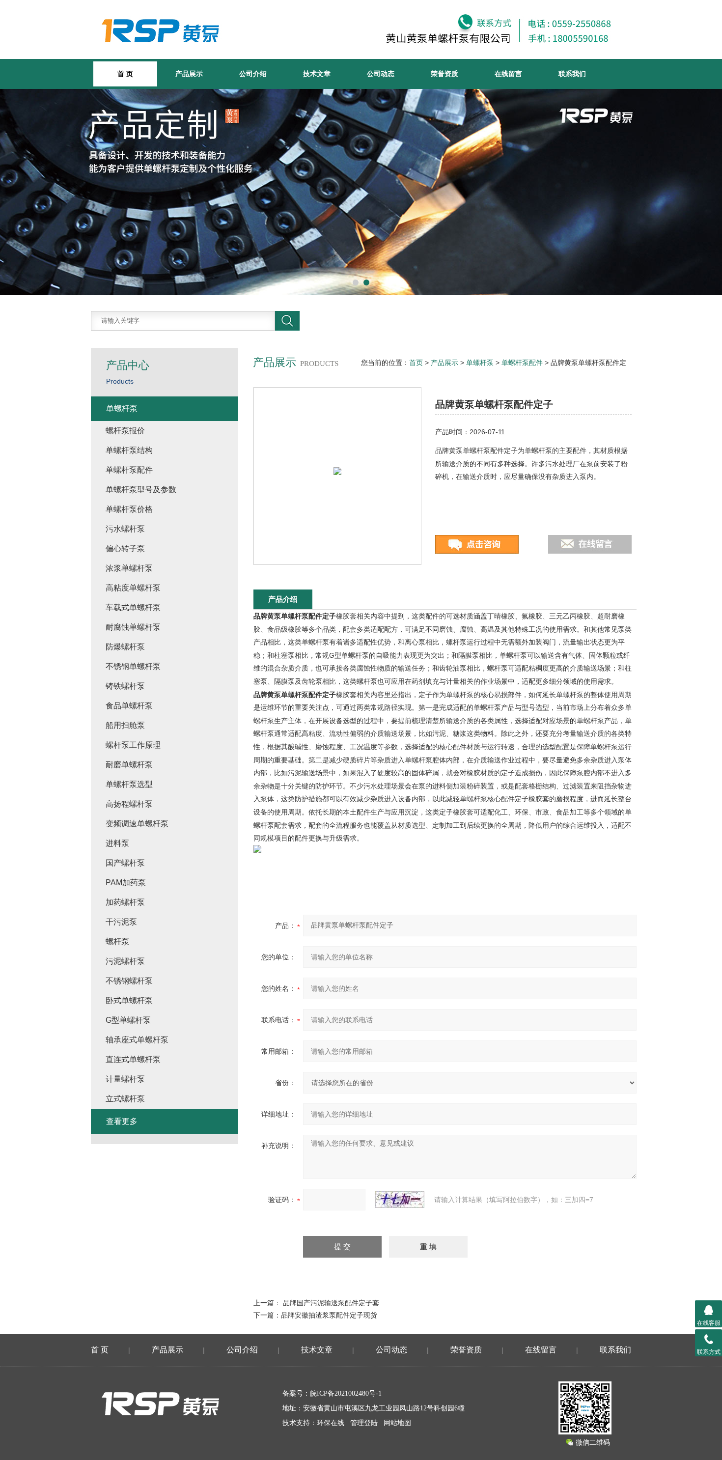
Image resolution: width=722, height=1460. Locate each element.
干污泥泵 (121, 922)
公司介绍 (253, 74)
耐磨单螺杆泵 (129, 764)
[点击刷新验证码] (399, 1199)
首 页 (100, 1350)
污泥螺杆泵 (125, 961)
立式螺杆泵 (125, 1099)
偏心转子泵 (125, 548)
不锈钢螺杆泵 (129, 981)
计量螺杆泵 (125, 1079)
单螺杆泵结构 (129, 450)
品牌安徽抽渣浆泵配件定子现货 (329, 1315)
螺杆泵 (117, 941)
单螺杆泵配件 (522, 362)
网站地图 (397, 1423)
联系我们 (572, 74)
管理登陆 (364, 1423)
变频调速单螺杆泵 (137, 823)
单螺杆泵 (480, 362)
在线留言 (508, 74)
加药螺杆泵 (125, 902)
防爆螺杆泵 (125, 647)
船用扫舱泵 (125, 725)
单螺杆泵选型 (129, 784)
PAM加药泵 (126, 882)
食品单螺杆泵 (129, 706)
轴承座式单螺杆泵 (137, 1040)
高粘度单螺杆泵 (133, 588)
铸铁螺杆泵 (125, 686)
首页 (416, 362)
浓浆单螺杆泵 (129, 568)
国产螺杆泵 (125, 863)
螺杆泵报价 (125, 430)
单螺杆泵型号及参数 (141, 489)
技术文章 (317, 74)
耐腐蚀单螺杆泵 (133, 627)
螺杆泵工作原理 (133, 745)
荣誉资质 (444, 74)
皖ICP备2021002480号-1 (346, 1393)
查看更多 (122, 1121)
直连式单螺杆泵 (133, 1059)
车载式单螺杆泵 (133, 607)
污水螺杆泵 (125, 529)
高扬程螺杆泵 (129, 804)
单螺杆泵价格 (129, 509)
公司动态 (380, 74)
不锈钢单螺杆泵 (133, 666)
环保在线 (330, 1423)
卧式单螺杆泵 (129, 1000)
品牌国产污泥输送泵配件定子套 (331, 1303)
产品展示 (189, 74)
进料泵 (117, 843)
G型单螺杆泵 (128, 1020)
